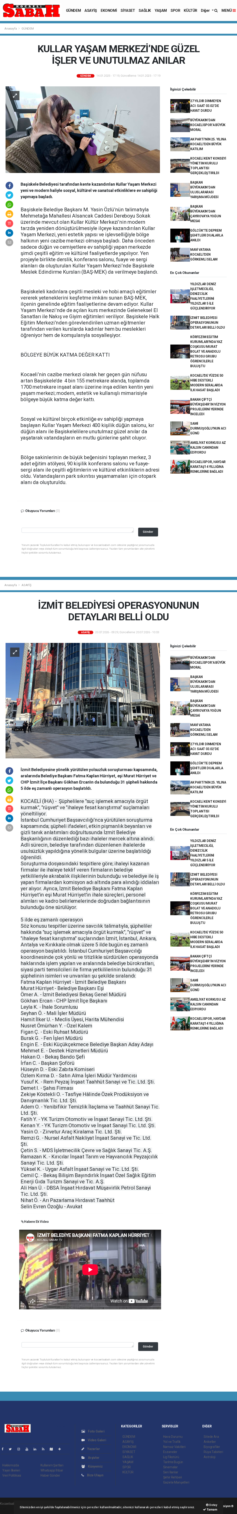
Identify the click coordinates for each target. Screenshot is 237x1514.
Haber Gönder (50, 1475)
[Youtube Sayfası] (28, 1449)
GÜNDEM (73, 10)
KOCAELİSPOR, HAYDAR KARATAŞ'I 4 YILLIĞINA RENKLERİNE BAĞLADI (208, 466)
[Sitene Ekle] (61, 1449)
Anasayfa (10, 28)
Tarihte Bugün (173, 1462)
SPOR (175, 10)
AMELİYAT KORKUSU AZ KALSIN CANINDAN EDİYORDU (208, 447)
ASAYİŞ (90, 10)
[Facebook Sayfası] (4, 1449)
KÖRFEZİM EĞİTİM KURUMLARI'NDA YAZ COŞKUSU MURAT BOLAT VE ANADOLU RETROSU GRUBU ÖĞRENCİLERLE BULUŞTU (206, 351)
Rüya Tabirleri (213, 1452)
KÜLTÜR (190, 10)
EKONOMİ (109, 10)
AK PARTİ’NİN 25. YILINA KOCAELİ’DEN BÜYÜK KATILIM (208, 144)
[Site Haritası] (53, 1449)
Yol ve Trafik (172, 1442)
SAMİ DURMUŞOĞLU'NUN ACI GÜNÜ (208, 428)
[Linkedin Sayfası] (37, 1449)
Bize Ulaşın (94, 1475)
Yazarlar (93, 1449)
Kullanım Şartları (52, 1465)
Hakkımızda (10, 1465)
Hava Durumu (173, 1436)
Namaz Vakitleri (174, 1447)
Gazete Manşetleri (176, 1482)
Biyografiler (212, 1447)
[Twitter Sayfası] (12, 1449)
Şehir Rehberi (172, 1477)
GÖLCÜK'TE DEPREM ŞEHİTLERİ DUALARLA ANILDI (206, 235)
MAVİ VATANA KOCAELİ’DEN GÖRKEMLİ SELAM (204, 254)
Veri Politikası (11, 1475)
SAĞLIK (145, 10)
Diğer (206, 10)
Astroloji (209, 1457)
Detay (213, 1505)
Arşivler (93, 1457)
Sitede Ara (211, 1436)
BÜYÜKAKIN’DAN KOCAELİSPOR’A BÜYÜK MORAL (207, 125)
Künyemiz (95, 1466)
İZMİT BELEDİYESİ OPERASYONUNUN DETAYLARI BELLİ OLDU (207, 322)
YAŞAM (161, 10)
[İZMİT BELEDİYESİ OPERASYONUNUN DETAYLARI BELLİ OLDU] (83, 700)
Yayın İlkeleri (11, 1470)
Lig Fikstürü (171, 1457)
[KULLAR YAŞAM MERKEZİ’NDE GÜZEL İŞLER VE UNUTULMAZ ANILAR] (83, 129)
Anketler (210, 1442)
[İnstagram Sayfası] (20, 1449)
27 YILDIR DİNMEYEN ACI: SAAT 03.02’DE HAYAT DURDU (205, 105)
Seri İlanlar (170, 1472)
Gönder (148, 531)
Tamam (211, 1509)
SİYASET (128, 10)
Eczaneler (170, 1452)
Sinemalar (170, 1467)
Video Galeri (96, 1440)
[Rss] (45, 1449)
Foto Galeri (96, 1431)
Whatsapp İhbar (52, 1470)
